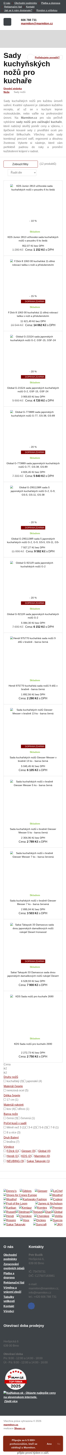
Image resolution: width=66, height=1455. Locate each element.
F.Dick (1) (12, 1151)
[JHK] (58, 1224)
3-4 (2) (32, 1127)
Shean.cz (19, 1428)
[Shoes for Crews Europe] (20, 1195)
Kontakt (30, 6)
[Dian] (47, 1212)
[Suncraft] (39, 1224)
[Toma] (41, 1216)
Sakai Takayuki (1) (38, 1161)
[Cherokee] (24, 1216)
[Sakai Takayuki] (14, 1224)
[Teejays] (36, 1212)
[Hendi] (9, 1216)
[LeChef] (56, 1191)
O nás (7, 3)
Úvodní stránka (13, 88)
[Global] (56, 1212)
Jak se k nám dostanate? (18, 10)
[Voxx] (24, 1220)
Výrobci (9, 1311)
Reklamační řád (13, 6)
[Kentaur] (25, 1208)
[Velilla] (57, 1216)
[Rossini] (10, 1220)
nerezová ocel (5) (17, 1090)
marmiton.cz (11, 1424)
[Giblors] (26, 1191)
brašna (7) (12, 1141)
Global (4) (44, 1151)
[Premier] (56, 1208)
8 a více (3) (13, 1132)
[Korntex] (40, 1208)
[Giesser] (41, 1191)
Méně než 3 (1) (15, 1127)
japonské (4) (34, 1081)
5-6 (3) (43, 1127)
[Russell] (10, 1212)
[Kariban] (10, 1208)
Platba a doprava (50, 3)
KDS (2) (26, 1156)
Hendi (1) (12, 1156)
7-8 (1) (54, 1127)
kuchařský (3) (14, 1081)
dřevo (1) (23, 1108)
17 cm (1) (12, 1099)
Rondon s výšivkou (46, 10)
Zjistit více (11, 1401)
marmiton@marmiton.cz (37, 23)
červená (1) (27, 1118)
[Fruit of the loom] (15, 1204)
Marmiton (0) (42, 1156)
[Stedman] (23, 1212)
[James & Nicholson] (48, 1204)
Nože (7, 92)
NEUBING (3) (15, 1161)
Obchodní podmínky (25, 3)
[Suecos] (56, 1220)
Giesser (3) (28, 1151)
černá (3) (12, 1118)
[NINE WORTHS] (10, 1199)
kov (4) (10, 1108)
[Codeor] (56, 1199)
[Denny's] (10, 1191)
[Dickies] (40, 1220)
